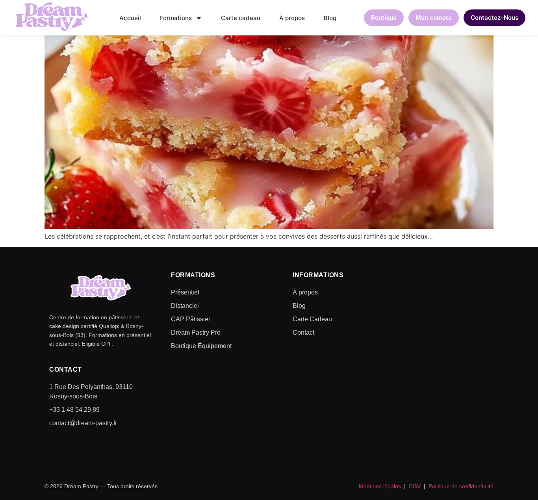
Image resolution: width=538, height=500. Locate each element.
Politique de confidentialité (461, 486)
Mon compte (434, 17)
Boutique (384, 17)
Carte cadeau (240, 18)
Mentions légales (380, 486)
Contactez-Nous (494, 17)
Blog (330, 18)
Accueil (130, 18)
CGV (415, 486)
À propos (292, 18)
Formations (176, 18)
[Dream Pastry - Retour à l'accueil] (52, 34)
